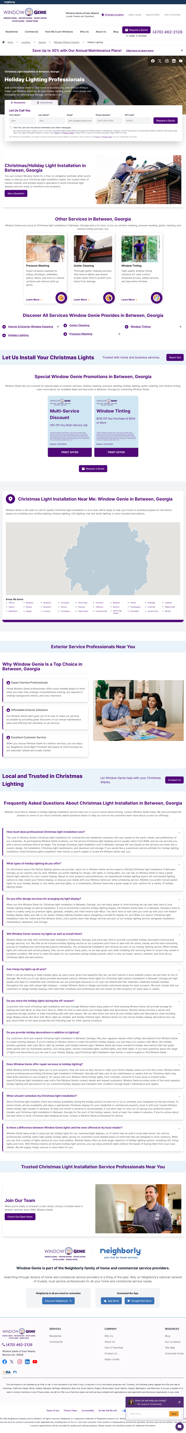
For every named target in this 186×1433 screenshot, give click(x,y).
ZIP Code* (130, 115)
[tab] (18, 102)
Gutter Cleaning (84, 265)
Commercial (31, 31)
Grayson (81, 607)
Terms (56, 133)
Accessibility (88, 1410)
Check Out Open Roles (20, 1216)
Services (55, 1328)
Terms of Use (52, 1410)
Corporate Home (174, 1353)
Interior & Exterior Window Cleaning (30, 326)
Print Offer (69, 452)
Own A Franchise (114, 1347)
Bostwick (47, 603)
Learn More (33, 299)
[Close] (182, 50)
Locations (25, 42)
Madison (116, 603)
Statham (168, 603)
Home (10, 42)
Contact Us (174, 780)
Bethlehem (13, 611)
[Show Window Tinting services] (180, 326)
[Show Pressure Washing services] (119, 334)
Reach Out (175, 357)
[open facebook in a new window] (153, 61)
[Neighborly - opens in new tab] (15, 1372)
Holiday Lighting (18, 335)
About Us (101, 31)
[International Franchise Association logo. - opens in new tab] (7, 1372)
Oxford (133, 603)
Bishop (29, 607)
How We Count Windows (59, 31)
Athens (11, 603)
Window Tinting (131, 265)
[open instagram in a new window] (167, 61)
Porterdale (134, 611)
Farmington (65, 611)
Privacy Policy (69, 133)
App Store (113, 1301)
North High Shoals (117, 612)
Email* (70, 115)
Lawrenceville (101, 611)
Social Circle (153, 611)
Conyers (46, 611)
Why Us (84, 31)
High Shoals (83, 611)
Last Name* (43, 115)
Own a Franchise (172, 14)
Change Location (114, 14)
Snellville (151, 607)
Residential (12, 31)
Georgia (42, 42)
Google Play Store (140, 1301)
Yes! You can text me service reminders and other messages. (42, 127)
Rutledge (151, 603)
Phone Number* (103, 115)
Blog (115, 31)
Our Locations (172, 1341)
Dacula (64, 607)
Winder (168, 611)
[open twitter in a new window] (160, 61)
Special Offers (153, 14)
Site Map (170, 1347)
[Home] (3, 42)
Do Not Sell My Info (108, 1410)
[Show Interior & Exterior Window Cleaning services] (58, 326)
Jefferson (99, 607)
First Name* (15, 115)
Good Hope (82, 603)
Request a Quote (138, 29)
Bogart (29, 611)
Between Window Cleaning (66, 42)
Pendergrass (135, 607)
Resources (172, 1328)
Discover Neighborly (59, 1301)
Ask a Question (16, 193)
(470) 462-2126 (167, 32)
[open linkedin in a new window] (174, 61)
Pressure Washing (37, 265)
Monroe (116, 607)
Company (111, 1328)
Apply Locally (134, 14)
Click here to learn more (140, 50)
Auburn (12, 607)
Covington (65, 603)
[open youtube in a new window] (181, 61)
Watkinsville (170, 607)
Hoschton (99, 603)
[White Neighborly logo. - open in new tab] (9, 2)
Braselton (47, 607)
